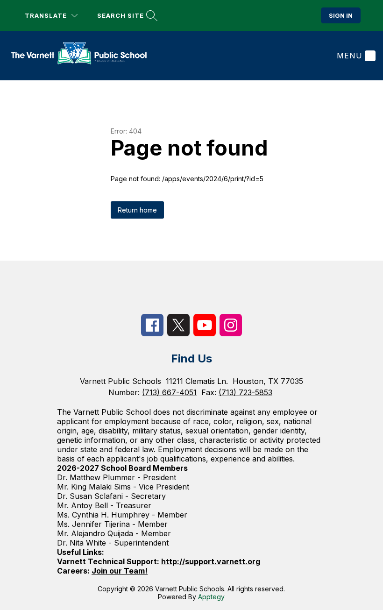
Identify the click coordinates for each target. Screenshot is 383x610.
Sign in (341, 15)
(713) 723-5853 (245, 392)
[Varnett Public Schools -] (84, 55)
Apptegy (211, 597)
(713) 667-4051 (169, 392)
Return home (137, 210)
